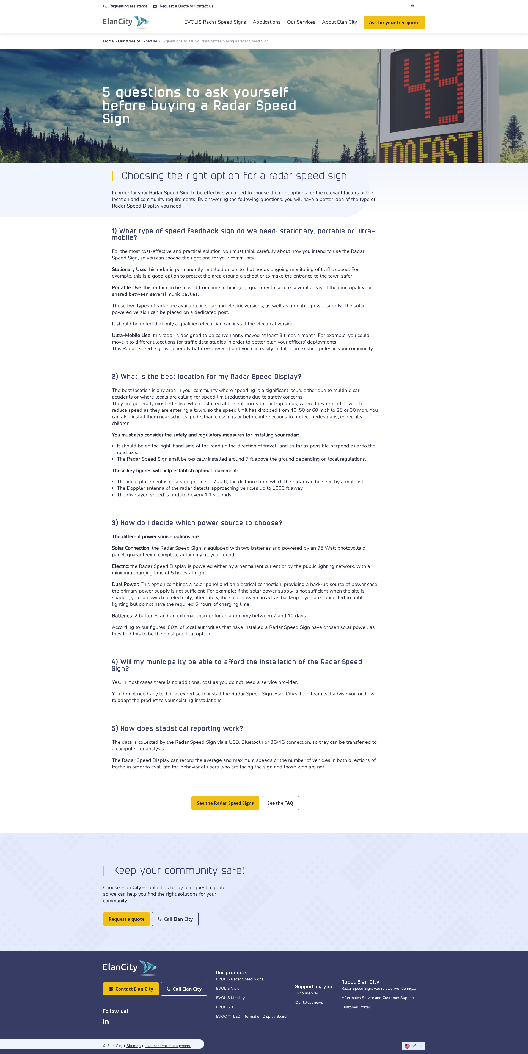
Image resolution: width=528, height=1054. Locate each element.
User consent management (168, 1046)
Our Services (301, 22)
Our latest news (309, 1002)
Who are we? (306, 993)
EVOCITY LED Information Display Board (251, 1016)
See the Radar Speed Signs (225, 803)
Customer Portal (356, 1007)
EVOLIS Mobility (230, 997)
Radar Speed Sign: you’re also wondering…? (379, 988)
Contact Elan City (134, 989)
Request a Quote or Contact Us (186, 6)
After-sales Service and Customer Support (378, 997)
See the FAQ (280, 803)
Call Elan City (178, 919)
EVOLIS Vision (229, 988)
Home (108, 41)
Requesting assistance (128, 6)
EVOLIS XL (226, 1007)
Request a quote (126, 919)
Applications (266, 22)
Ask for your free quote (394, 23)
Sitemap (134, 1046)
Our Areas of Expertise (137, 41)
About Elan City (339, 22)
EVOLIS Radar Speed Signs (215, 22)
